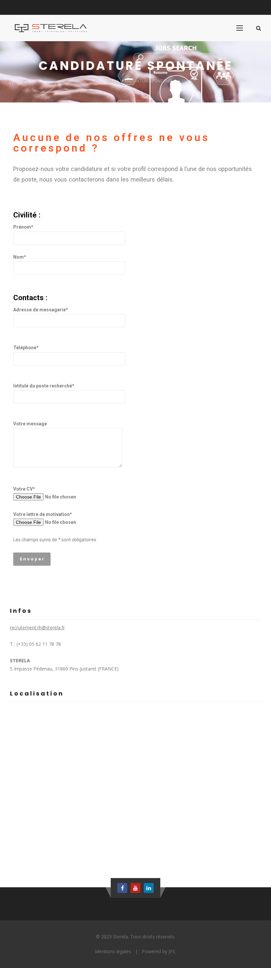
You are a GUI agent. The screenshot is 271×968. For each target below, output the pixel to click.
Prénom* (23, 227)
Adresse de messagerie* (40, 309)
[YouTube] (135, 888)
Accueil (106, 81)
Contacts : (30, 297)
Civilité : (27, 215)
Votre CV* (24, 489)
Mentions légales (113, 951)
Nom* (19, 257)
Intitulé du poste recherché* (43, 385)
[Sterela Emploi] (52, 28)
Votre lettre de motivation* (42, 514)
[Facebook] (122, 888)
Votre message (30, 423)
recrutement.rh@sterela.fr (37, 627)
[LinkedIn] (149, 888)
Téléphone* (26, 347)
